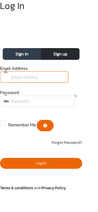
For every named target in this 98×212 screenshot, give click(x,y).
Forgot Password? (67, 142)
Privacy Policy (53, 188)
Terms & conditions (16, 188)
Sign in (22, 54)
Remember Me (22, 124)
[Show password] (4, 112)
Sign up (60, 54)
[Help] (45, 125)
